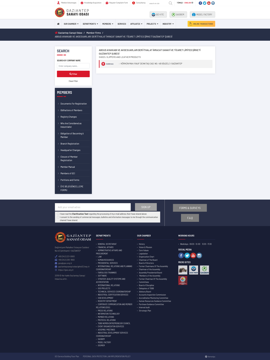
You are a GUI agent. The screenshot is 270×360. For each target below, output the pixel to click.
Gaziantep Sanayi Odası (70, 32)
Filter (74, 74)
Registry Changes (68, 116)
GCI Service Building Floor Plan (67, 356)
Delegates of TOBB (146, 288)
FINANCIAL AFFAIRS (105, 247)
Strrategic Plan (145, 310)
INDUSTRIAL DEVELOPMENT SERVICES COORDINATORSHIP (112, 334)
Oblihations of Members (71, 110)
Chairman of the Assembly (149, 269)
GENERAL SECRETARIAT (107, 244)
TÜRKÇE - (180, 3)
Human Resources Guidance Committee (155, 301)
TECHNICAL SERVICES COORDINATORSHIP (114, 291)
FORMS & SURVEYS (190, 208)
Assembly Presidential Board (150, 272)
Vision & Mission (145, 247)
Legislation (143, 253)
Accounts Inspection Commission (152, 294)
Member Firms (93, 32)
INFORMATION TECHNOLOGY (109, 313)
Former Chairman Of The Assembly (153, 279)
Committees (144, 282)
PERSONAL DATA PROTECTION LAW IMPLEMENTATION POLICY (106, 356)
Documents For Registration (73, 103)
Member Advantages (68, 3)
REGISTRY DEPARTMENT (107, 301)
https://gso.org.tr (66, 269)
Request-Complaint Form (118, 3)
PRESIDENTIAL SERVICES (108, 263)
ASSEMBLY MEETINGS (106, 329)
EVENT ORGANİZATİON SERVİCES (111, 326)
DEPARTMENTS (89, 24)
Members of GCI (67, 173)
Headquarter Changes (70, 150)
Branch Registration (69, 143)
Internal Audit (144, 307)
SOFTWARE (102, 275)
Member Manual (67, 166)
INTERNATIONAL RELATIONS (109, 285)
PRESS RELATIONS (105, 310)
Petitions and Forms (69, 179)
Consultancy (140, 3)
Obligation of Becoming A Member (72, 135)
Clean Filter (73, 81)
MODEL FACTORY (204, 14)
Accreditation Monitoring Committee (153, 298)
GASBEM (180, 14)
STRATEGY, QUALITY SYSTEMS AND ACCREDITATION (110, 280)
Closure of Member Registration (69, 158)
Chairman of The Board (148, 260)
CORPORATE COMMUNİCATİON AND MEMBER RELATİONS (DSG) (114, 306)
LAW (100, 256)
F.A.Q (190, 218)
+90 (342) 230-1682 (66, 259)
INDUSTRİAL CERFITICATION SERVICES (113, 294)
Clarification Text (80, 214)
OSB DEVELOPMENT (105, 298)
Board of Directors (146, 263)
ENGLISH (187, 3)
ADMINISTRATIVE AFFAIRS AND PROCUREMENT (109, 252)
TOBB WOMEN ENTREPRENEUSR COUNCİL (114, 323)
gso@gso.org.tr (65, 263)
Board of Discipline (146, 285)
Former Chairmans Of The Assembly (153, 266)
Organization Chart (146, 256)
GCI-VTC (160, 14)
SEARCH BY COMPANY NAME (69, 60)
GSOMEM (101, 345)
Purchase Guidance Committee (151, 304)
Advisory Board (145, 291)
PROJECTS (151, 24)
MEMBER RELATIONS (106, 317)
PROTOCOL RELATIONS (107, 320)
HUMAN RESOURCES (106, 260)
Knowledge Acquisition (92, 3)
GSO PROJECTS (104, 288)
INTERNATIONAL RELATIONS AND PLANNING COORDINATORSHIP (114, 268)
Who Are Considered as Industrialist (71, 125)
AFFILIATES (135, 24)
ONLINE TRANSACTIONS (203, 24)
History (142, 244)
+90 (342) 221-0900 (66, 256)
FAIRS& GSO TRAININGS (107, 272)
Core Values (144, 250)
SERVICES (122, 24)
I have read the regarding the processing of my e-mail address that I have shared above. (103, 214)
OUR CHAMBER (70, 24)
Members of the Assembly (149, 275)
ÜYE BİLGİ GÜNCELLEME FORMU (71, 188)
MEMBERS (106, 24)
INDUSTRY (167, 24)
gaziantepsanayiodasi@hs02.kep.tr (74, 266)
